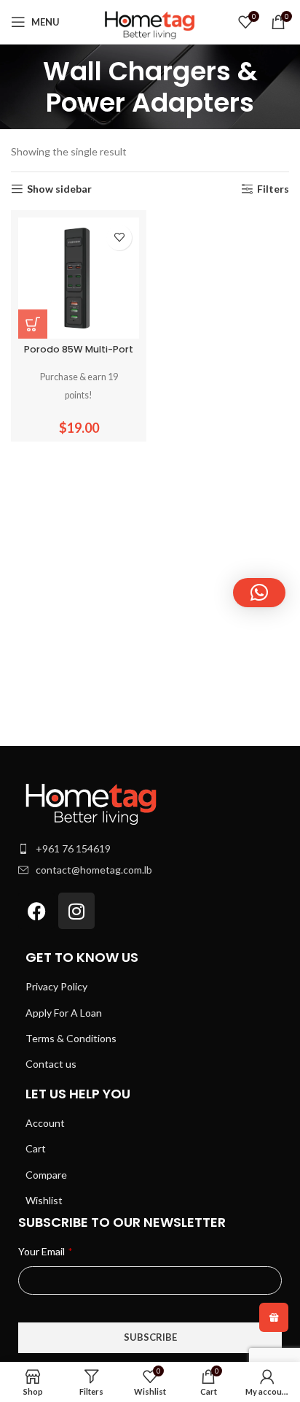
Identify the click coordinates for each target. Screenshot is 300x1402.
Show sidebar (59, 189)
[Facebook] (36, 911)
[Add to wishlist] (119, 237)
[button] (259, 592)
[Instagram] (76, 911)
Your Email (45, 1251)
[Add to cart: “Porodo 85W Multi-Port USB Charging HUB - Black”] (32, 324)
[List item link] (150, 849)
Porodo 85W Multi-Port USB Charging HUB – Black (78, 354)
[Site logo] (150, 21)
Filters (273, 189)
